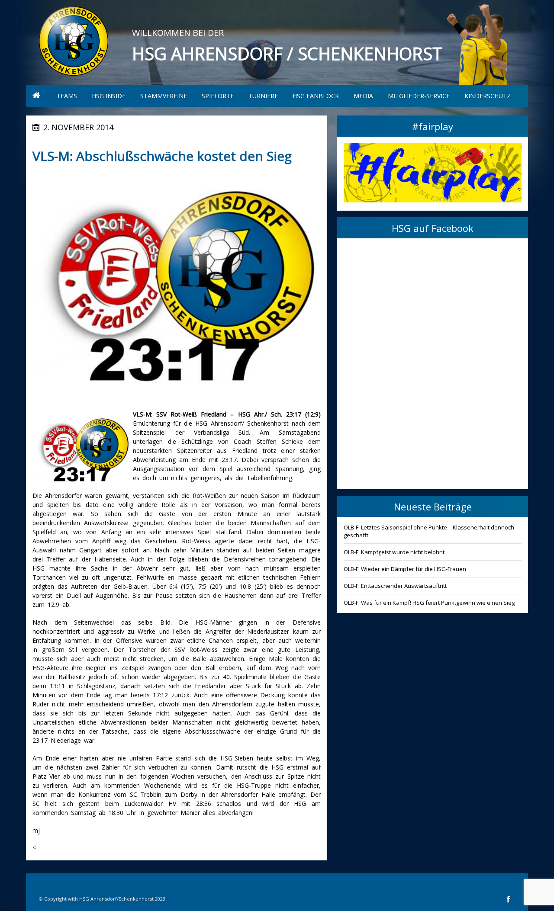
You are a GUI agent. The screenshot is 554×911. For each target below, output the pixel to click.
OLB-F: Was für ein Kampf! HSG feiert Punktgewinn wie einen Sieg (429, 602)
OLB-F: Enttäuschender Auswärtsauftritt (395, 586)
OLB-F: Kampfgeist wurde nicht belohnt (394, 552)
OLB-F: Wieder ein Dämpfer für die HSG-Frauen (405, 569)
